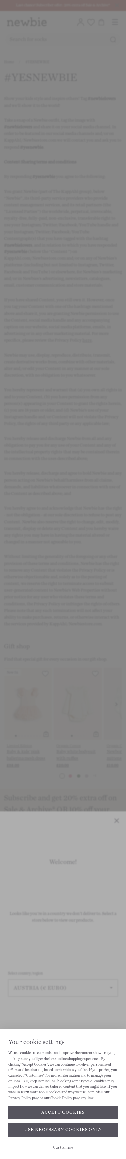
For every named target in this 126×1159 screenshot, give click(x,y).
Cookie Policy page (65, 1098)
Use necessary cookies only (63, 1129)
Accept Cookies (63, 1112)
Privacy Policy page (23, 1098)
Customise (63, 1147)
